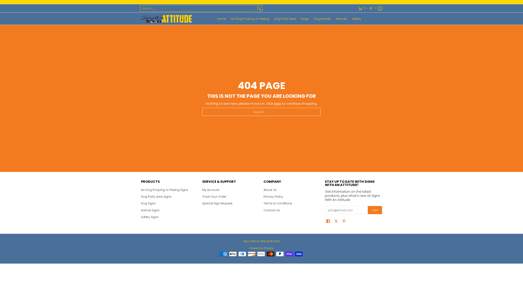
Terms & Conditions (278, 203)
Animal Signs (150, 210)
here (277, 103)
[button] (328, 221)
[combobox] (198, 8)
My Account (210, 190)
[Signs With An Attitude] (166, 19)
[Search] (259, 8)
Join (375, 210)
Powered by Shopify (261, 248)
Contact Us (272, 210)
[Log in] (380, 8)
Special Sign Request (217, 203)
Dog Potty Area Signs (156, 197)
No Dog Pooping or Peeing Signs (164, 190)
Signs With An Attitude (256, 241)
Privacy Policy (273, 197)
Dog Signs (148, 203)
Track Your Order (214, 197)
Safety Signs (150, 217)
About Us (270, 190)
